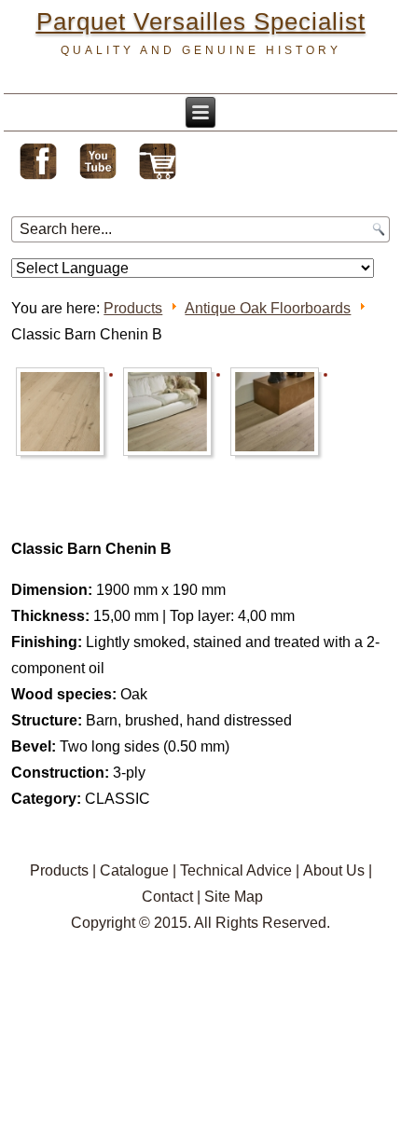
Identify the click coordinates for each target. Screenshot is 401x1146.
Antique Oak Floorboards (268, 308)
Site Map (233, 896)
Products (133, 308)
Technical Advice (236, 870)
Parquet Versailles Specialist (201, 21)
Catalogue (134, 870)
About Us (334, 870)
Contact (167, 896)
